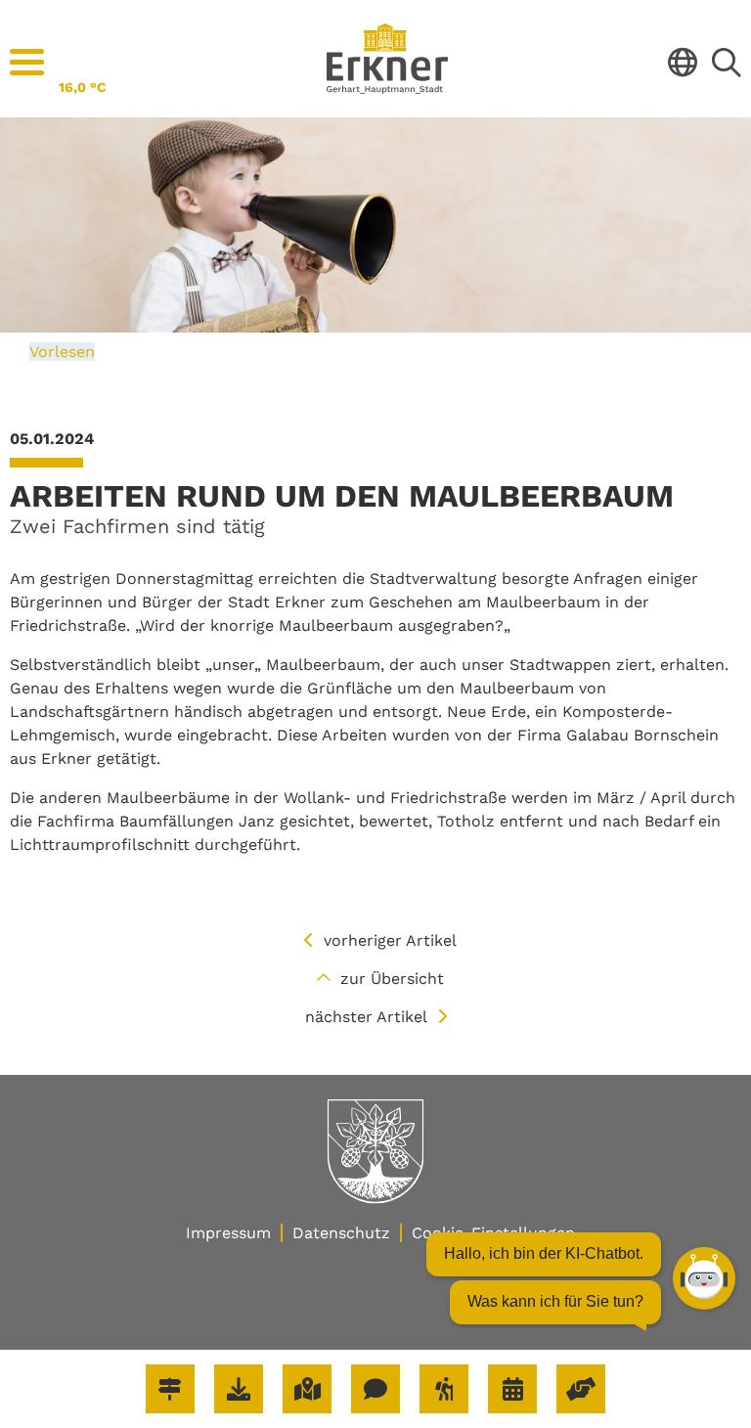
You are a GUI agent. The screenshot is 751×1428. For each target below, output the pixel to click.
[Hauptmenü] (27, 62)
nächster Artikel (366, 1016)
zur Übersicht (392, 978)
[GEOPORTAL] (307, 1388)
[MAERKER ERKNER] (375, 1388)
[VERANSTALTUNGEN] (512, 1388)
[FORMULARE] (238, 1388)
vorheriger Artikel (390, 940)
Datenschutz (341, 1233)
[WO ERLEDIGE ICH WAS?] (170, 1388)
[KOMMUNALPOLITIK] (580, 1388)
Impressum (228, 1233)
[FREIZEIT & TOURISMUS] (444, 1388)
